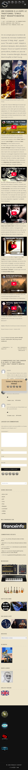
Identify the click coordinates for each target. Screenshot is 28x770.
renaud (20, 339)
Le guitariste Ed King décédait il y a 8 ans (16, 555)
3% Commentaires (21, 21)
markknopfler (9, 339)
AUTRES (3, 23)
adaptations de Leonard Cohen (11, 162)
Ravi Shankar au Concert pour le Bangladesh (22, 349)
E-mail (2, 456)
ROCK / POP (20, 24)
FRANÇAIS (4, 506)
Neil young (15, 339)
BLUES (3, 496)
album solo (7, 226)
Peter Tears (20, 139)
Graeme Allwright (5, 147)
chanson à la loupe (9, 337)
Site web (3, 462)
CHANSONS (8, 23)
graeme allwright (19, 337)
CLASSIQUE (4, 508)
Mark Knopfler (10, 223)
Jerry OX (4, 543)
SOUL (3, 501)
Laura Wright (9, 141)
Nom (2, 450)
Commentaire (4, 431)
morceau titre (6, 188)
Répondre (18, 400)
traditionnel (4, 341)
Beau (3, 551)
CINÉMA (4, 511)
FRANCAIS (14, 24)
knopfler (3, 339)
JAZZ (3, 499)
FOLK (9, 24)
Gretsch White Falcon (8, 271)
